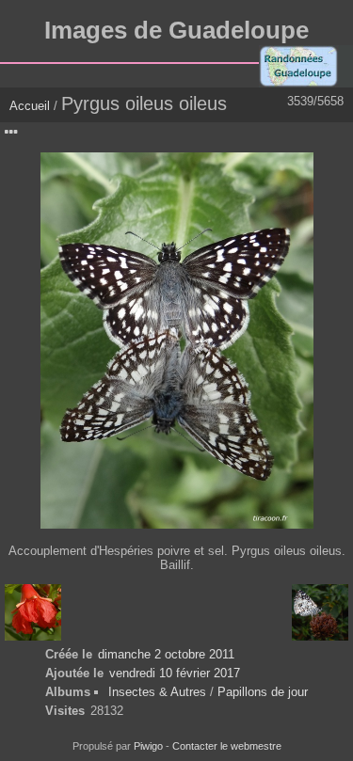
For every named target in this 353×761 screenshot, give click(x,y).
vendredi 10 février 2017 (174, 673)
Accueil (29, 106)
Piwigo (148, 746)
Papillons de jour (262, 692)
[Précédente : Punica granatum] (33, 612)
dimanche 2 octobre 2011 (166, 654)
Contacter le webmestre (226, 746)
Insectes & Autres (159, 692)
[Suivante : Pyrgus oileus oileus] (320, 612)
